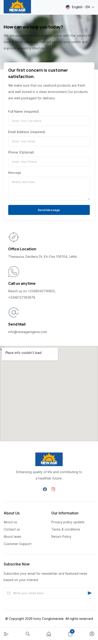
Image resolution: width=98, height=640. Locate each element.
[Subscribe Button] (89, 593)
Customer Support (17, 544)
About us (10, 522)
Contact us (12, 529)
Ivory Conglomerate (49, 619)
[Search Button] (28, 634)
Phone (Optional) (21, 152)
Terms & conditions (65, 529)
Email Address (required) (27, 132)
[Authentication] (91, 633)
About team (12, 536)
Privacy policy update (67, 522)
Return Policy (61, 536)
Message (14, 172)
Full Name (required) (23, 111)
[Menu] (6, 633)
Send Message (49, 210)
